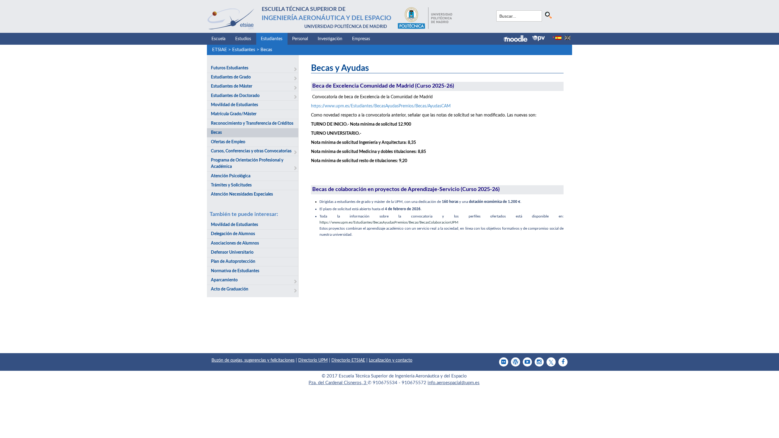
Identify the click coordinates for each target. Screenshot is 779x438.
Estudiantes (271, 39)
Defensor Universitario (232, 252)
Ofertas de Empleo (228, 142)
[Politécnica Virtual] (538, 38)
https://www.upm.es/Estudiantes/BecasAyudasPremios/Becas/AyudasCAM (381, 106)
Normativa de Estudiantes (235, 271)
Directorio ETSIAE (348, 360)
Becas (266, 49)
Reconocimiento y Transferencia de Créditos (252, 123)
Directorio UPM (313, 360)
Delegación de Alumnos (233, 234)
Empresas (361, 39)
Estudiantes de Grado (231, 77)
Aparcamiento (224, 280)
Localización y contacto (390, 360)
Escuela (218, 39)
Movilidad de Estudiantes (234, 105)
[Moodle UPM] (517, 39)
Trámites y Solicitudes (231, 185)
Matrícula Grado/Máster (234, 114)
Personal (300, 39)
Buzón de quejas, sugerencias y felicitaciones (253, 360)
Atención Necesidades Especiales (242, 194)
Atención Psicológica (230, 176)
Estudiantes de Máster (231, 86)
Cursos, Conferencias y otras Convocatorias (251, 151)
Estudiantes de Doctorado (235, 96)
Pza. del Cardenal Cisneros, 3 (338, 383)
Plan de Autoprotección (233, 261)
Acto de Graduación (229, 289)
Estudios (243, 39)
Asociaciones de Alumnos (235, 243)
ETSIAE (219, 49)
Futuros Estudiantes (229, 68)
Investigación (330, 39)
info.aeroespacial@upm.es (454, 383)
